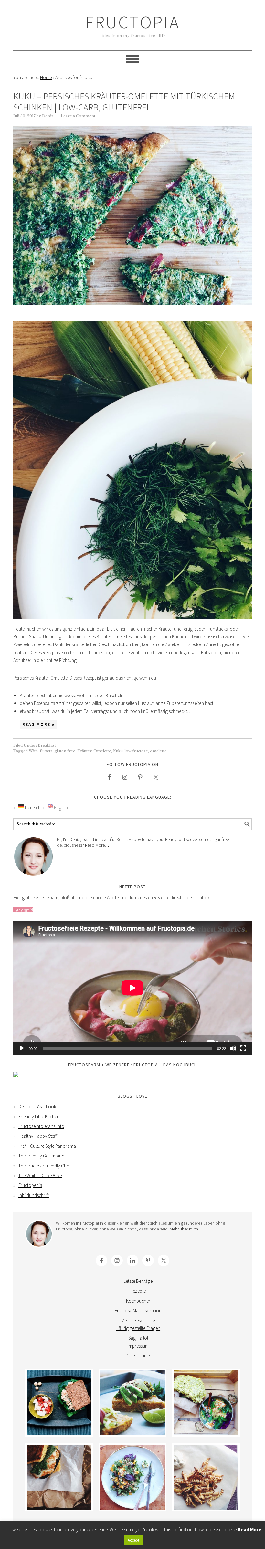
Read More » (38, 724)
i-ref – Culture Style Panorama (47, 1146)
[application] (132, 988)
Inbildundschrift (33, 1195)
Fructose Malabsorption (138, 1310)
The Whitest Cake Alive (40, 1175)
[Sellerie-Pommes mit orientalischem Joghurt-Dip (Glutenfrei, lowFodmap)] (206, 1477)
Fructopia (132, 22)
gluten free (64, 751)
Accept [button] (133, 1540)
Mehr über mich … (186, 1229)
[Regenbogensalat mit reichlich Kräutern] (132, 1477)
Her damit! (23, 910)
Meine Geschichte (138, 1320)
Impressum (138, 1346)
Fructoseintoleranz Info (41, 1126)
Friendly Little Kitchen (38, 1117)
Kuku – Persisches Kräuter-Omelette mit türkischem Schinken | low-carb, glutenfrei (124, 101)
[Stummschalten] (233, 1048)
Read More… (97, 845)
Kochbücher (138, 1301)
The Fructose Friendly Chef (44, 1166)
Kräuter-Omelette (94, 751)
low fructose (136, 751)
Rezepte (138, 1291)
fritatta (46, 751)
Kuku (118, 751)
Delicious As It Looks (38, 1107)
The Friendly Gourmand (41, 1156)
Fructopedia (30, 1185)
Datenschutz (138, 1356)
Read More (249, 1529)
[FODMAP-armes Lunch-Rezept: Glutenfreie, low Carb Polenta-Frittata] (132, 1402)
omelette (158, 751)
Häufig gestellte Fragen (138, 1328)
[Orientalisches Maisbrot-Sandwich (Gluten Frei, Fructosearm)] (59, 1477)
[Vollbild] (243, 1048)
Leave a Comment (78, 116)
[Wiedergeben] (21, 1048)
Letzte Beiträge (138, 1281)
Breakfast (47, 745)
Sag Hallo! (138, 1338)
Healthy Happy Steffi (38, 1136)
